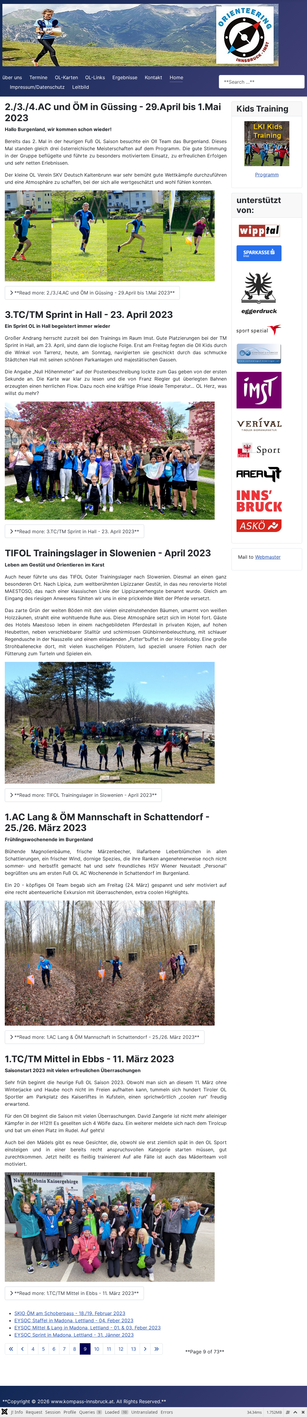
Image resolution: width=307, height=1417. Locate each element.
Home (176, 77)
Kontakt (153, 77)
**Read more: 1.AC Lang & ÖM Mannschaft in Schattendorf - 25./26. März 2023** (106, 1037)
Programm (267, 175)
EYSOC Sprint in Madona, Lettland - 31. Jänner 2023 (74, 1335)
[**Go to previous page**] (22, 1349)
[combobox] (262, 81)
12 (121, 1349)
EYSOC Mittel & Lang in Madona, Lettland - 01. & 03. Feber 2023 (87, 1328)
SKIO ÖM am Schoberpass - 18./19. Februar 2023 (69, 1313)
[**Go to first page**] (11, 1349)
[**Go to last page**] (156, 1349)
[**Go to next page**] (145, 1349)
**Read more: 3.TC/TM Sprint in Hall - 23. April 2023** (76, 531)
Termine (38, 77)
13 (133, 1349)
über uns (12, 77)
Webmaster (268, 557)
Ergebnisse (124, 77)
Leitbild (80, 87)
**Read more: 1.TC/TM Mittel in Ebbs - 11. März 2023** (76, 1293)
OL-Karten (66, 77)
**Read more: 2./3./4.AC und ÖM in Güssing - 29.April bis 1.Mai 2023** (94, 293)
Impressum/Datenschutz (37, 87)
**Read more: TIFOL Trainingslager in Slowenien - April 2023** (85, 795)
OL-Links (95, 77)
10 (96, 1349)
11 (109, 1349)
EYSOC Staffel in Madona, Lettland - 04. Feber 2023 (73, 1320)
